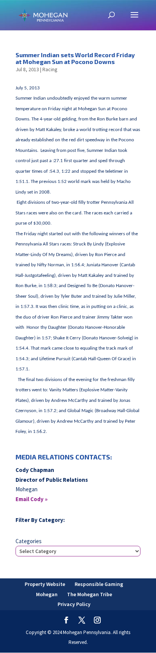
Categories (29, 541)
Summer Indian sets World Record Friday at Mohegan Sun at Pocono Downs (75, 58)
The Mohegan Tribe (89, 594)
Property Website (45, 584)
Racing (50, 69)
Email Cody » (32, 499)
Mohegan (47, 594)
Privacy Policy (74, 604)
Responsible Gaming (99, 584)
